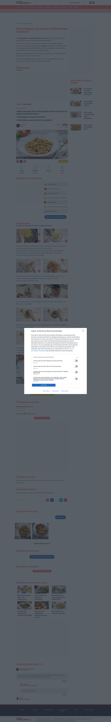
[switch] (76, 361)
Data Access (55, 391)
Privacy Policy (64, 391)
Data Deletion (46, 391)
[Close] (83, 331)
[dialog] (55, 361)
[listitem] (55, 357)
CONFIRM (44, 385)
